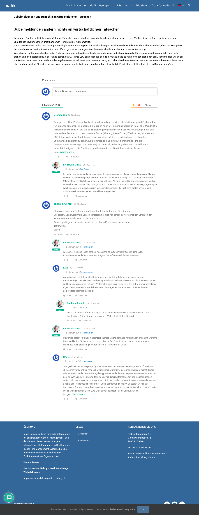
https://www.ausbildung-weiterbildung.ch (44, 478)
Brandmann (84, 169)
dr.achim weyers (86, 247)
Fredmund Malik (72, 164)
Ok (143, 509)
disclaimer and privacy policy (122, 509)
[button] (189, 5)
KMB (65, 267)
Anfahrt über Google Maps (141, 457)
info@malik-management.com (151, 453)
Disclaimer (83, 433)
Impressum (83, 440)
